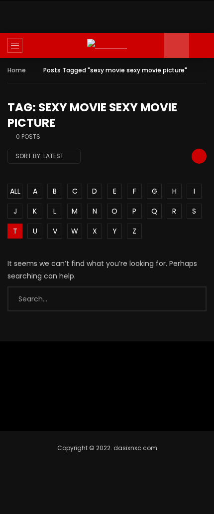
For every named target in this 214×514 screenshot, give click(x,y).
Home (16, 70)
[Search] (201, 45)
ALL (15, 191)
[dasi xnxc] (107, 45)
